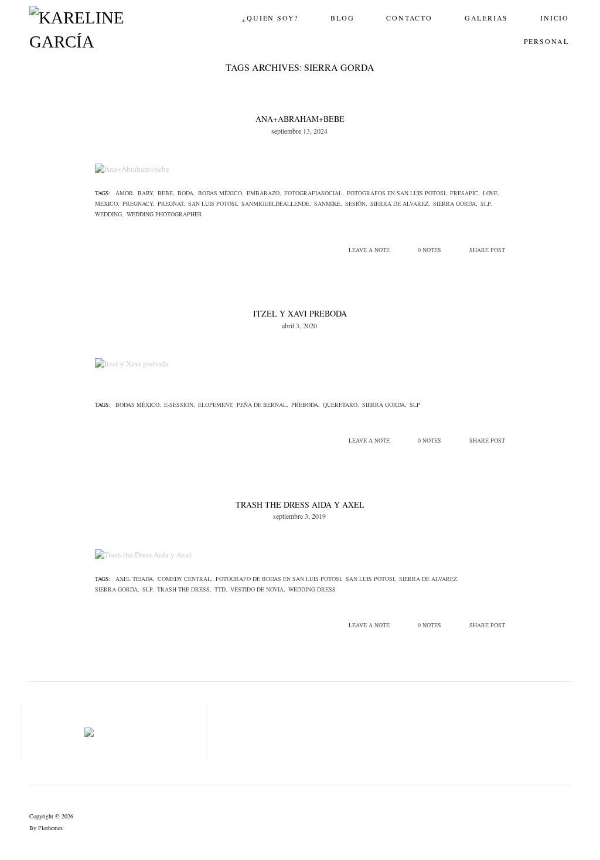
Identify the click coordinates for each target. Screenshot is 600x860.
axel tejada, (135, 579)
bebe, (166, 193)
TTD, (220, 589)
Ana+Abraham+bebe (300, 118)
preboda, (305, 404)
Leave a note (369, 250)
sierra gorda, (455, 203)
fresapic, (465, 193)
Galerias (486, 17)
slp (415, 404)
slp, (486, 203)
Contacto (409, 17)
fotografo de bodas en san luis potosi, (279, 579)
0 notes (429, 250)
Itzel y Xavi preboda (300, 313)
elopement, (216, 404)
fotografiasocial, (314, 193)
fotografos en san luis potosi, (397, 193)
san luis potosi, (213, 203)
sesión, (356, 203)
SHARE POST (487, 250)
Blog (342, 17)
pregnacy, (138, 203)
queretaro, (341, 404)
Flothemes (50, 828)
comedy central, (185, 579)
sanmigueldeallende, (276, 203)
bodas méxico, (221, 193)
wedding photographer (164, 214)
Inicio (554, 17)
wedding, (109, 214)
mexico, (107, 203)
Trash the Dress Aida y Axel (300, 504)
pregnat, (171, 203)
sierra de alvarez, (400, 203)
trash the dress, (184, 589)
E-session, (179, 404)
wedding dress (312, 589)
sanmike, (328, 203)
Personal (546, 41)
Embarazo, (264, 193)
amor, (125, 193)
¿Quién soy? (270, 17)
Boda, (186, 193)
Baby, (146, 193)
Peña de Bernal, (262, 404)
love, (491, 193)
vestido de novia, (257, 589)
